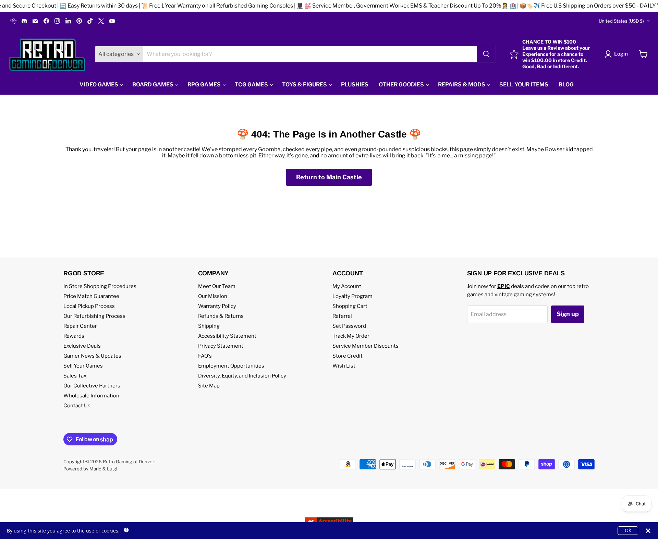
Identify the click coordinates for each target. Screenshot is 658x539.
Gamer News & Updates (92, 356)
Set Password (349, 326)
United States (621, 21)
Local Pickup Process (89, 306)
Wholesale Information (91, 396)
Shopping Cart (349, 306)
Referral (342, 316)
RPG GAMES (204, 84)
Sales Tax (74, 376)
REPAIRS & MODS (462, 84)
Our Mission (212, 296)
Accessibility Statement (227, 336)
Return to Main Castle (329, 177)
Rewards (73, 336)
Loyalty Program (352, 296)
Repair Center (80, 326)
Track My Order (350, 336)
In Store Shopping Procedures (99, 286)
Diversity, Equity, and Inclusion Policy (242, 376)
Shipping (209, 326)
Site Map (209, 386)
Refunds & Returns (221, 316)
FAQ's (205, 356)
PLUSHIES (354, 84)
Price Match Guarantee (91, 296)
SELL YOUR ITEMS (523, 84)
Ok (628, 530)
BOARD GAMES (153, 84)
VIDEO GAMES (99, 84)
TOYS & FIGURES (305, 84)
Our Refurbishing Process (94, 316)
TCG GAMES (252, 84)
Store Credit (347, 356)
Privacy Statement (220, 346)
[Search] (486, 54)
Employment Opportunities (231, 366)
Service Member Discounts (365, 346)
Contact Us (76, 406)
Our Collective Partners (91, 386)
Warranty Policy (217, 306)
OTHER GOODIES (402, 84)
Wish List (343, 366)
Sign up (568, 314)
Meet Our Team (216, 286)
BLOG (566, 84)
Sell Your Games (83, 366)
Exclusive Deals (82, 346)
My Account (346, 286)
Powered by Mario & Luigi (90, 468)
